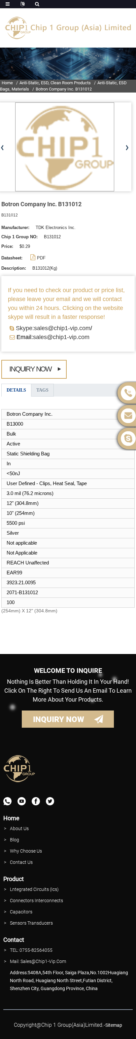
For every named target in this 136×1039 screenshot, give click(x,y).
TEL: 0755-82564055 (31, 950)
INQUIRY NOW (58, 719)
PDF (41, 257)
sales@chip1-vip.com (61, 337)
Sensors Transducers (31, 923)
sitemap (113, 1025)
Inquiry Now (30, 369)
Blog (14, 839)
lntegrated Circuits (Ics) (34, 889)
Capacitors (21, 911)
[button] (126, 148)
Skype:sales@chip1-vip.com (53, 328)
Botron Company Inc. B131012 (64, 89)
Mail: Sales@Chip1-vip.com (38, 961)
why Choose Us (26, 851)
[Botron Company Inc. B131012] (65, 147)
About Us (19, 828)
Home (7, 82)
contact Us (21, 862)
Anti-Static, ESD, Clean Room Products (55, 82)
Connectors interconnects (36, 900)
